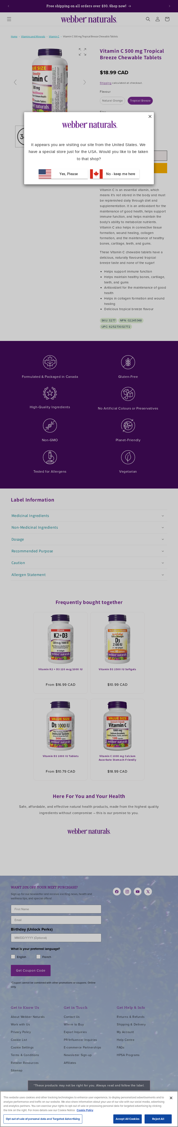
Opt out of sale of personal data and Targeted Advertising (43, 1119)
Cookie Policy (85, 1110)
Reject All (158, 1119)
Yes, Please (68, 174)
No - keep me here (120, 174)
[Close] (171, 1098)
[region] (89, 1109)
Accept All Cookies (127, 1119)
